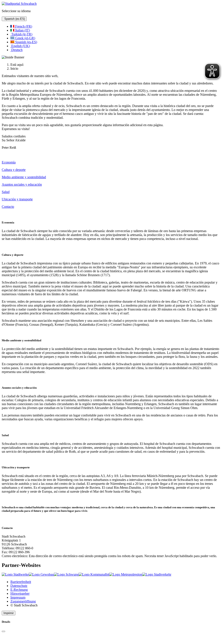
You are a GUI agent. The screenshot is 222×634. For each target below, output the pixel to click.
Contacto (8, 206)
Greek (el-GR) (24, 38)
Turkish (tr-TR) (21, 34)
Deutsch (16, 50)
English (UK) (20, 46)
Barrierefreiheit (20, 582)
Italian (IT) (22, 30)
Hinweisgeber (19, 593)
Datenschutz (18, 586)
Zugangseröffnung (23, 601)
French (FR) (23, 26)
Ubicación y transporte (17, 199)
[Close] (3, 631)
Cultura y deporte (14, 170)
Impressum (17, 597)
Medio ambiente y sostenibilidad (24, 177)
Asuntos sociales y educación (22, 184)
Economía (9, 162)
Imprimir (8, 613)
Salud (6, 192)
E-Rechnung (19, 589)
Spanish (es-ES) (14, 18)
